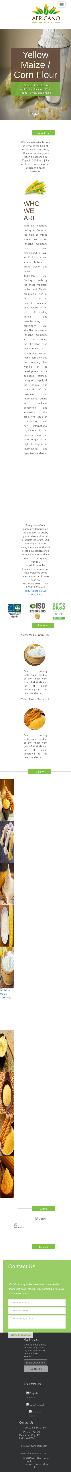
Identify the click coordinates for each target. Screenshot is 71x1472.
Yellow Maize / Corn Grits (35, 698)
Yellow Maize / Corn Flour (35, 634)
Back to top (43, 1458)
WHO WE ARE (32, 211)
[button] (5, 74)
